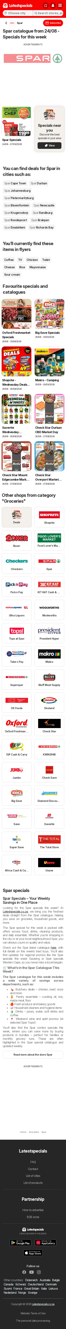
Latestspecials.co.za (15, 911)
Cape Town (15, 183)
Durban (38, 183)
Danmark (51, 1284)
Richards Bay (41, 227)
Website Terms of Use (33, 1313)
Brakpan (40, 220)
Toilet (46, 260)
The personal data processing (33, 1320)
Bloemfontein (16, 205)
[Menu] (60, 5)
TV (20, 260)
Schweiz (20, 1284)
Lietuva (53, 1288)
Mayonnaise (38, 267)
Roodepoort (15, 220)
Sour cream (12, 274)
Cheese (9, 267)
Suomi (8, 1288)
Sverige (32, 1292)
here (53, 947)
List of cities (33, 1176)
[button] (53, 5)
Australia (45, 1280)
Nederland (10, 1292)
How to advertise (33, 1210)
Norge (22, 1292)
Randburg (42, 213)
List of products (33, 1183)
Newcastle (43, 205)
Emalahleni (14, 227)
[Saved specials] (46, 5)
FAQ (33, 1162)
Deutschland (35, 1284)
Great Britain (31, 1288)
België (56, 1280)
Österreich (31, 1280)
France (17, 1288)
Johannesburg (17, 190)
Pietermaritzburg (19, 198)
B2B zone (33, 1217)
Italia (44, 1288)
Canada (8, 1284)
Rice (22, 267)
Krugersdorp (16, 213)
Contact (33, 1169)
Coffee (9, 260)
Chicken (32, 260)
